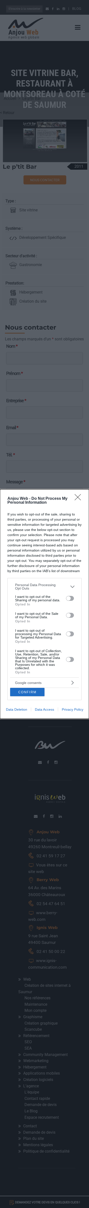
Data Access (44, 709)
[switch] (70, 598)
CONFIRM (27, 692)
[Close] (79, 498)
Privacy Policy (72, 709)
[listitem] (44, 586)
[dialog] (44, 604)
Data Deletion (16, 709)
